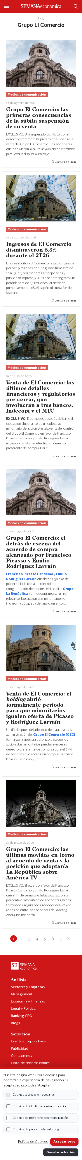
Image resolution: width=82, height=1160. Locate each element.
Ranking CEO (21, 1016)
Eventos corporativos (28, 1041)
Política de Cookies (33, 1141)
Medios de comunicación (27, 94)
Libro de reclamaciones (30, 1063)
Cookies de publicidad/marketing (35, 1129)
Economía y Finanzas (28, 1001)
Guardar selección (60, 1152)
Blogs (15, 1023)
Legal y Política (23, 1008)
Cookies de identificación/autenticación (40, 1106)
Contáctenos (21, 1055)
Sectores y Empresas (28, 987)
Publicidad (19, 1048)
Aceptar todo (64, 1141)
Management (21, 994)
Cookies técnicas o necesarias (33, 1094)
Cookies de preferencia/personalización (40, 1117)
